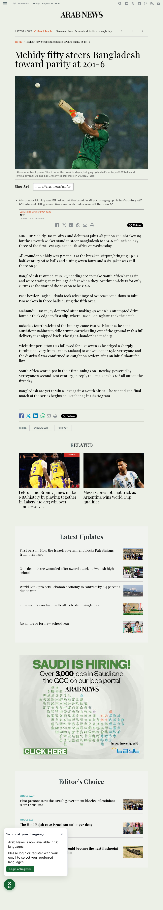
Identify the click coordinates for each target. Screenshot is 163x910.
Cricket (63, 428)
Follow (136, 225)
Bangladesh (41, 428)
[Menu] (5, 4)
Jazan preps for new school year (44, 623)
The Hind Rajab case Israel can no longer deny (56, 824)
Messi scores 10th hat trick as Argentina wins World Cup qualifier (109, 497)
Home (18, 41)
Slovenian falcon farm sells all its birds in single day (84, 31)
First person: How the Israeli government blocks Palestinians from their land (67, 552)
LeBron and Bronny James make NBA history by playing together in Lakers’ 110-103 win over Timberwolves (47, 499)
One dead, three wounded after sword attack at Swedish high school (67, 570)
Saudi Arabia (44, 31)
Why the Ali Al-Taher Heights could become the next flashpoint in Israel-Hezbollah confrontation (69, 850)
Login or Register (20, 869)
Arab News (23, 3)
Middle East (27, 796)
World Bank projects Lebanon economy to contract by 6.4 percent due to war (70, 589)
